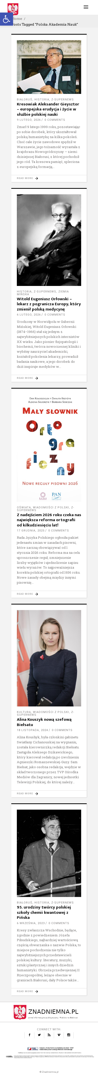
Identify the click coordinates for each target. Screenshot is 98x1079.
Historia (41, 99)
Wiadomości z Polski (51, 507)
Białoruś (24, 99)
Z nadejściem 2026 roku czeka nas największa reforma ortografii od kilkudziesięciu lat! (49, 520)
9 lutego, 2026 (29, 120)
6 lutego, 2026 (29, 314)
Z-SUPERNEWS (62, 99)
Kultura (24, 712)
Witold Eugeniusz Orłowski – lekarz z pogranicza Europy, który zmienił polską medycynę (49, 304)
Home (16, 19)
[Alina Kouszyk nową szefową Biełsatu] (49, 658)
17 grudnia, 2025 (30, 530)
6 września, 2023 (31, 923)
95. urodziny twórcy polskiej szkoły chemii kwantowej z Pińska (44, 912)
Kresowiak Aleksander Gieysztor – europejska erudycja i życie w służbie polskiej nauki (48, 109)
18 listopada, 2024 (32, 730)
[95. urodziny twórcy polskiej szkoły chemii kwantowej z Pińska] (49, 853)
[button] (6, 19)
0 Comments (54, 120)
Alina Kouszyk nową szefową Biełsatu (44, 722)
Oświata (24, 507)
